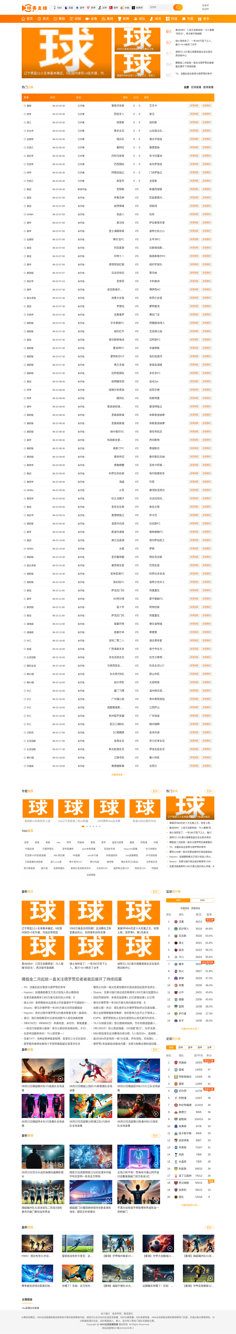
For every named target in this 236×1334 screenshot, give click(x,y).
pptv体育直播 (88, 848)
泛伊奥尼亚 (151, 862)
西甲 (93, 7)
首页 (29, 19)
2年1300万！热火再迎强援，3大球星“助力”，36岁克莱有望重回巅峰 (132, 1028)
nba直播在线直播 (30, 1308)
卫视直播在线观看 (34, 862)
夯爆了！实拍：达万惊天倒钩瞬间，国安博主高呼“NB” (93, 1285)
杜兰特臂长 (151, 848)
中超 (127, 7)
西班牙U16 (140, 868)
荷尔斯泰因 (29, 868)
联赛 (126, 19)
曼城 (93, 842)
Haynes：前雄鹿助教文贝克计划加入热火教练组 (193, 856)
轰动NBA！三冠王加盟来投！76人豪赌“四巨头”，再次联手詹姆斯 (201, 827)
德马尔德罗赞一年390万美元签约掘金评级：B (119, 1002)
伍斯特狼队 (59, 868)
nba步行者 (93, 855)
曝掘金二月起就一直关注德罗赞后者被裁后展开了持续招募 (198, 842)
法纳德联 (91, 875)
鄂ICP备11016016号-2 (122, 1328)
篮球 (37, 842)
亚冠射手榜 (109, 848)
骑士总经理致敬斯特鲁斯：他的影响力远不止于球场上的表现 (128, 1013)
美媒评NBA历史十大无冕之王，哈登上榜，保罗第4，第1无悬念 (201, 823)
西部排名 (195, 908)
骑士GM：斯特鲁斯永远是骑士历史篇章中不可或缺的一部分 (58, 1002)
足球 (26, 842)
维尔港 (44, 868)
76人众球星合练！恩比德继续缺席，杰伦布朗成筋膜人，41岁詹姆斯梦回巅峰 (137, 1023)
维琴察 (110, 862)
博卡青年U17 (75, 862)
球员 (158, 19)
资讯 (46, 19)
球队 (142, 19)
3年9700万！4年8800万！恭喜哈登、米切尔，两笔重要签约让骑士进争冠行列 (68, 1023)
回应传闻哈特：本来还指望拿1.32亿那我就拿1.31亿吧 (124, 997)
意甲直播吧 (68, 848)
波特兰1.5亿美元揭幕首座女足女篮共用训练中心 (193, 837)
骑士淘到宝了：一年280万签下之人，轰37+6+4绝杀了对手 (198, 832)
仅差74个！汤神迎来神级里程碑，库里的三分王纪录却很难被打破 (61, 1038)
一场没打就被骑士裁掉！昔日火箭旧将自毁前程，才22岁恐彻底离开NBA (65, 1028)
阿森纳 (80, 842)
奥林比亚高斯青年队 (81, 868)
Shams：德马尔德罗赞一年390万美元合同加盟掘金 (53, 1007)
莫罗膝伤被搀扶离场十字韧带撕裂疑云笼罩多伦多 (52, 1043)
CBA (202, 900)
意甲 (82, 7)
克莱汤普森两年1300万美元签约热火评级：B (191, 866)
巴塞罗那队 (48, 848)
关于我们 (105, 1313)
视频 (78, 19)
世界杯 (139, 7)
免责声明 (116, 1313)
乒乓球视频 (151, 855)
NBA (59, 7)
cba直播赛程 (131, 855)
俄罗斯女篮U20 (121, 868)
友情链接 (27, 1299)
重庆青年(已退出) (129, 862)
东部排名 (184, 908)
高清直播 (194, 105)
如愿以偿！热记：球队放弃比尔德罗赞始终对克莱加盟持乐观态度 (130, 1007)
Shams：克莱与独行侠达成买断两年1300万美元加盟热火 (198, 861)
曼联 (132, 842)
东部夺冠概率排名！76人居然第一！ (44, 1033)
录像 (94, 19)
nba (58, 842)
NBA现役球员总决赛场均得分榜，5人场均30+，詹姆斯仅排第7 (129, 1033)
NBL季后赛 (59, 855)
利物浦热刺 (111, 855)
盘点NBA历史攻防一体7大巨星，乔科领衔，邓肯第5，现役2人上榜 (131, 1038)
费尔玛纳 (94, 862)
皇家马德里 (117, 842)
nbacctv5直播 (130, 848)
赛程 (62, 19)
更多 (206, 19)
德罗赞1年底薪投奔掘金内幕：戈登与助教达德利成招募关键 (127, 1043)
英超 (71, 7)
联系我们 (128, 1313)
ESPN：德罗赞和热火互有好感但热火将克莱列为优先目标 (126, 1018)
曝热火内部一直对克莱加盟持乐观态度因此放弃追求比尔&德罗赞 (201, 852)
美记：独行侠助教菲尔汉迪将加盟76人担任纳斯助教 (53, 1018)
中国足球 (29, 848)
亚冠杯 (205, 9)
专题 (190, 19)
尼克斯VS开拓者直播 (35, 855)
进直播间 (206, 105)
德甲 (116, 7)
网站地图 (106, 1328)
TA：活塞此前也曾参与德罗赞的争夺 (193, 73)
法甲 (104, 7)
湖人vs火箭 (56, 862)
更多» (156, 791)
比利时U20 (102, 868)
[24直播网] (34, 8)
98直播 (76, 855)
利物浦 (143, 842)
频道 (174, 19)
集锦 (110, 19)
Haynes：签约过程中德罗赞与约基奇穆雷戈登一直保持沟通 (58, 1013)
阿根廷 (155, 868)
